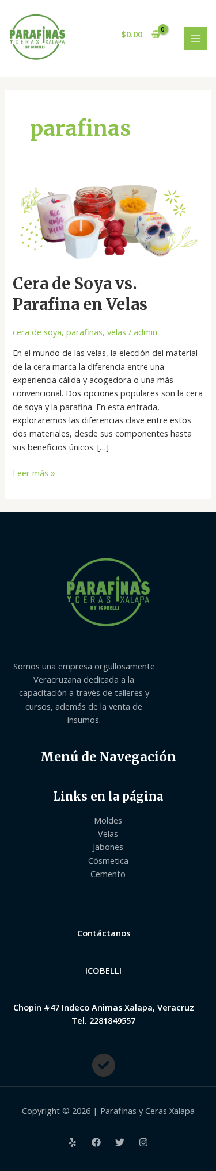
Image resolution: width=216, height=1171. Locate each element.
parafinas (84, 332)
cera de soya (37, 332)
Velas (108, 833)
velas (116, 332)
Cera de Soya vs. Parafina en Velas (80, 294)
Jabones (108, 846)
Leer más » (34, 472)
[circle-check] (103, 1065)
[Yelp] (72, 1142)
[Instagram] (143, 1142)
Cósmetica (108, 860)
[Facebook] (96, 1142)
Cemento (108, 873)
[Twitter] (119, 1142)
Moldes (108, 820)
